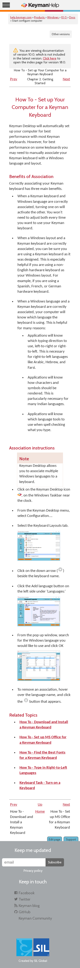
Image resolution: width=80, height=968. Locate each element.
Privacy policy (32, 871)
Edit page (54, 839)
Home (40, 812)
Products (39, 17)
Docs (72, 17)
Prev (13, 79)
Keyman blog (29, 905)
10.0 (64, 17)
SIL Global (40, 961)
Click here (49, 58)
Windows (53, 17)
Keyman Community (35, 918)
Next (66, 79)
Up (40, 805)
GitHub (24, 912)
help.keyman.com (21, 17)
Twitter (24, 899)
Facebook (26, 893)
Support (71, 839)
